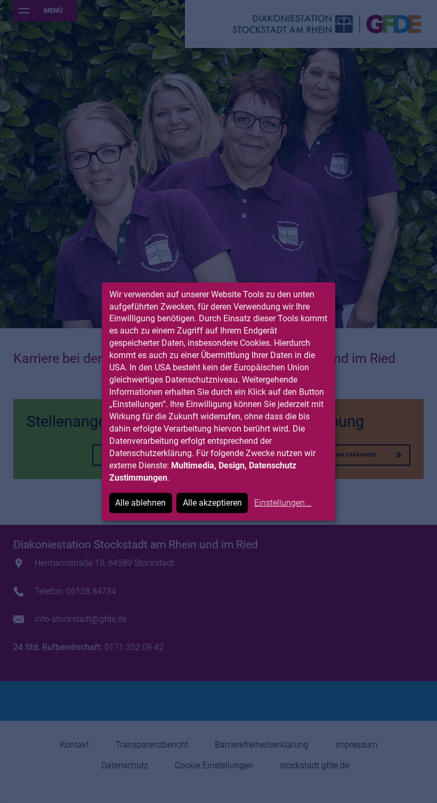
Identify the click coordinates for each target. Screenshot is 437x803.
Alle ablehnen (140, 503)
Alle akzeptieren (212, 503)
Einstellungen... (282, 503)
